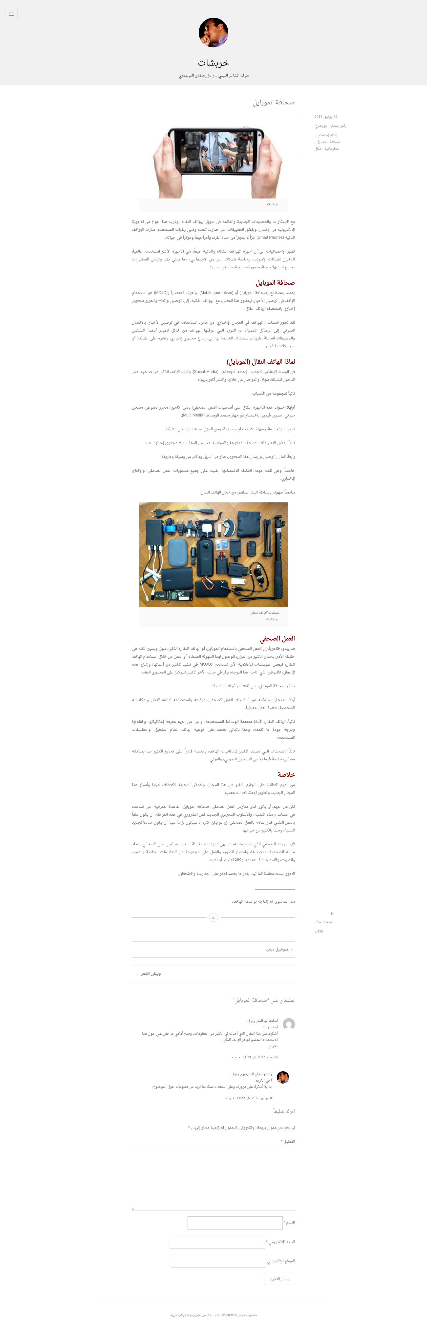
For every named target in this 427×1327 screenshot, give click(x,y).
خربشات (213, 63)
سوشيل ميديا (279, 949)
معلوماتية (331, 149)
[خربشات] (213, 54)
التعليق (288, 1142)
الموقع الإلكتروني (281, 1261)
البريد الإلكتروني (280, 1242)
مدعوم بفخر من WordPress (239, 1315)
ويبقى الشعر (148, 973)
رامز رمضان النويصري (330, 126)
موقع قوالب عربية (181, 1315)
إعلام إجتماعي (327, 135)
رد (236, 1057)
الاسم (289, 1223)
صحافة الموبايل (328, 142)
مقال (318, 149)
